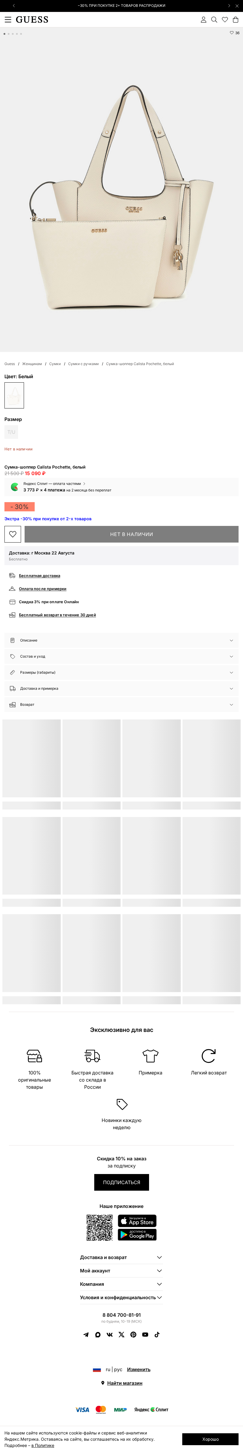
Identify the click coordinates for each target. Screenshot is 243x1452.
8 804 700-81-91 (122, 1315)
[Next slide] (229, 5)
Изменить (139, 1369)
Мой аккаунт (95, 1271)
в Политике (42, 1445)
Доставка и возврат (103, 1257)
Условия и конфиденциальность (118, 1297)
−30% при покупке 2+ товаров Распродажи (121, 5)
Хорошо (210, 1439)
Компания (92, 1284)
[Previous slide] (14, 5)
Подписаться (121, 1182)
